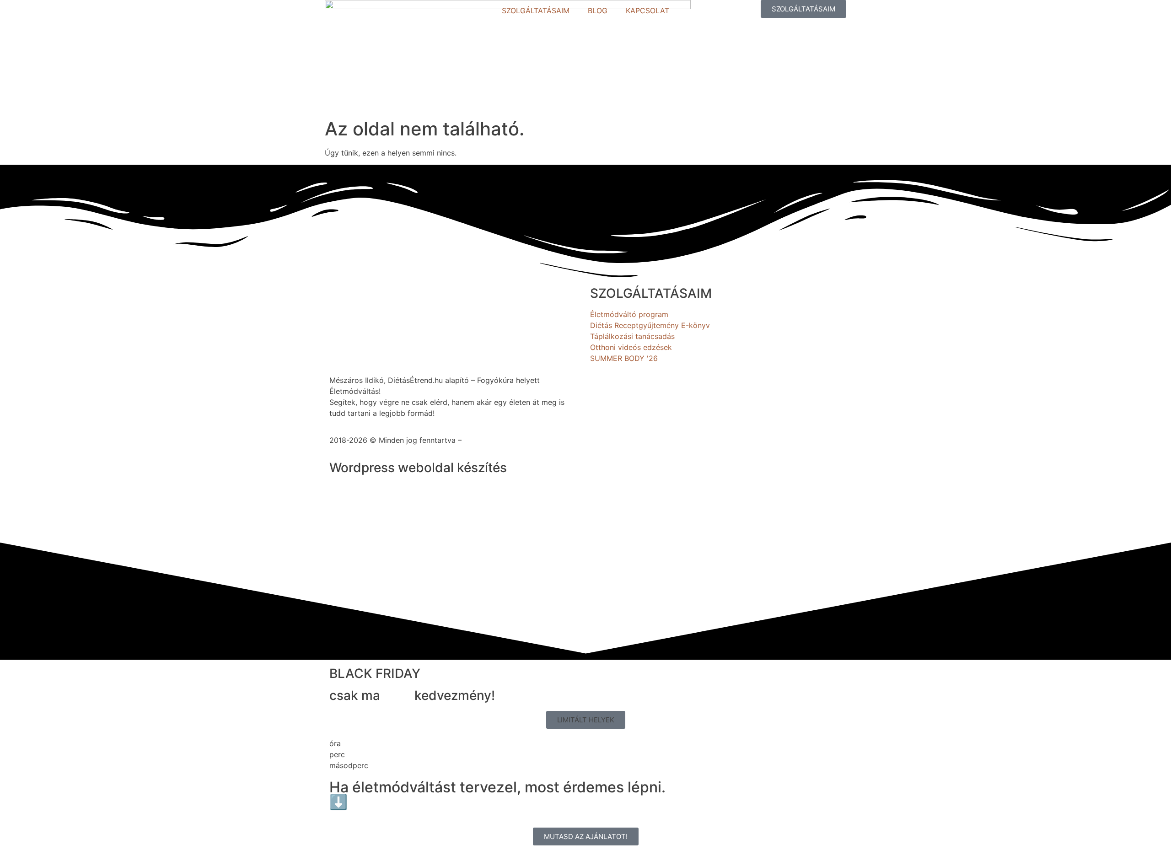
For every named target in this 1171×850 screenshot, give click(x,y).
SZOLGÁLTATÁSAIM (535, 10)
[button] (585, 720)
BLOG (597, 10)
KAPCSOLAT (647, 10)
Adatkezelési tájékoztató (507, 440)
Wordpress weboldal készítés (418, 467)
